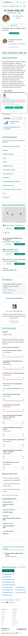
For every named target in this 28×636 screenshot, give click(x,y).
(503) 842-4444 (20, 254)
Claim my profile (14, 321)
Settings (14, 110)
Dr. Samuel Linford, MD (7, 587)
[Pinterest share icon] (26, 629)
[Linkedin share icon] (22, 629)
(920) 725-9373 (20, 244)
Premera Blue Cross (8, 185)
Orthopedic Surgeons (14, 6)
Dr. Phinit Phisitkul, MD (7, 590)
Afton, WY (14, 25)
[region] (14, 103)
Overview (4, 53)
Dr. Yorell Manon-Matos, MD (8, 584)
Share (19, 18)
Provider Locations (13, 53)
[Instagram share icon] (20, 629)
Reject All (9, 107)
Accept (18, 107)
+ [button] (3, 208)
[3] (14, 46)
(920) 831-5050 (20, 263)
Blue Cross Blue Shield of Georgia (12, 189)
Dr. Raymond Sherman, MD (8, 582)
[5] (18, 46)
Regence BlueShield (8, 154)
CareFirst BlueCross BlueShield (11, 181)
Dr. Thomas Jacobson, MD (8, 579)
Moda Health (6, 177)
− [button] (3, 210)
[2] (11, 46)
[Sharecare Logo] (9, 2)
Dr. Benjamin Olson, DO (7, 592)
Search (17, 2)
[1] (9, 46)
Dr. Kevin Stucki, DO (7, 576)
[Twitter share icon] (24, 629)
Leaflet (14, 222)
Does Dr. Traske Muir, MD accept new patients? (11, 490)
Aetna (4, 158)
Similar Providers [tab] (8, 570)
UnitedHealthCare (8, 166)
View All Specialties (21, 567)
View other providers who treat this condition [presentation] (12, 127)
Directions (8, 228)
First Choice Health (8, 173)
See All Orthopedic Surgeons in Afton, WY (11, 600)
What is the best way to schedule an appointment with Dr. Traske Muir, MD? (12, 479)
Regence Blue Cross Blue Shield (11, 146)
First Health (6, 197)
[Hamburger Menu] (3, 2)
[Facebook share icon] (18, 629)
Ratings (21, 53)
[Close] (25, 94)
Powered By (3, 602)
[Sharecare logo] (14, 628)
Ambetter (5, 150)
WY (21, 6)
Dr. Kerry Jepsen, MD (21, 592)
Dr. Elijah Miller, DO (19, 587)
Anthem (5, 162)
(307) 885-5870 (20, 228)
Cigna (4, 193)
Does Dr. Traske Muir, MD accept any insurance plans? (11, 485)
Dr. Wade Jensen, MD (20, 590)
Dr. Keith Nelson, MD (7, 595)
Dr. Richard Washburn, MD (8, 574)
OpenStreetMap (19, 222)
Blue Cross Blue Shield (9, 169)
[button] (19, 347)
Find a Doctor (4, 6)
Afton (24, 6)
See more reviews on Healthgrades (14, 298)
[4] (16, 46)
